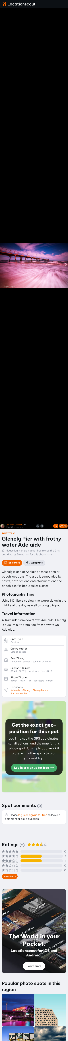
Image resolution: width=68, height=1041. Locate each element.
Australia (8, 533)
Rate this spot (10, 876)
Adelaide (15, 690)
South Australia (19, 693)
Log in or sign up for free (32, 767)
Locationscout (19, 4)
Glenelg (26, 690)
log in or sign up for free (28, 550)
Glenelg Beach (40, 690)
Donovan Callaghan (15, 525)
